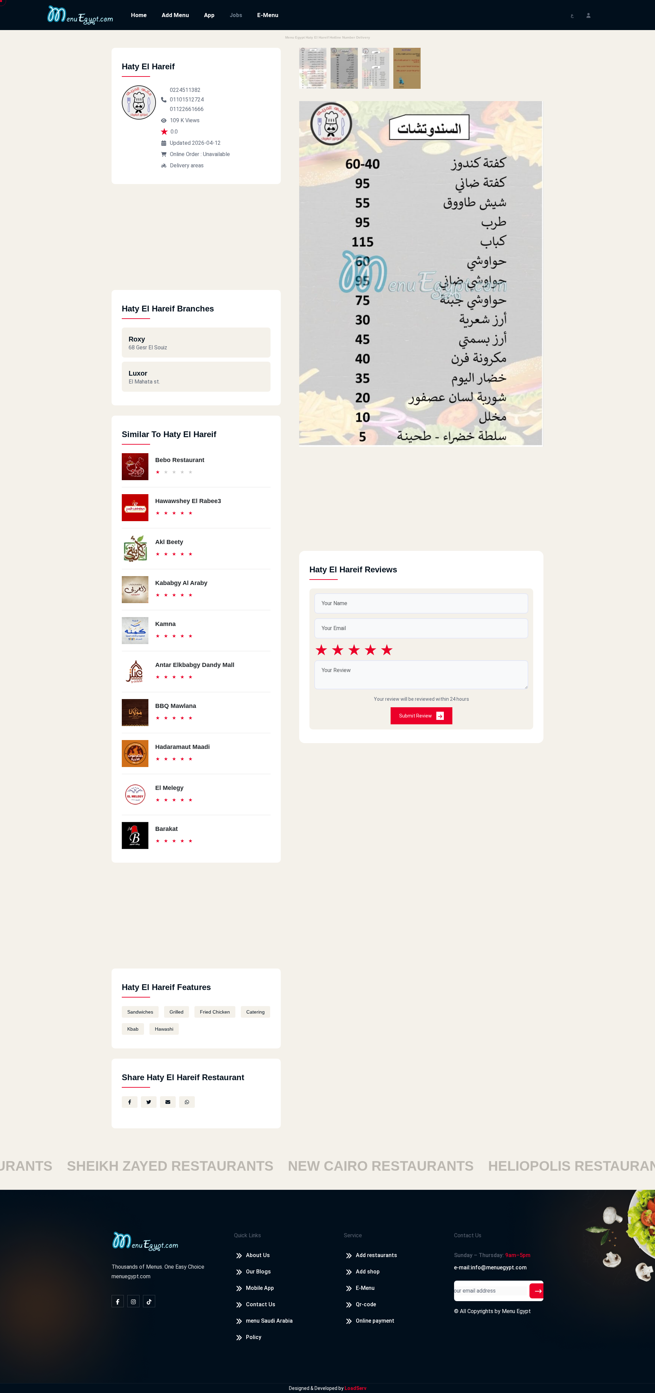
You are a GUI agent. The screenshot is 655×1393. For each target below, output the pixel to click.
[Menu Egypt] (80, 14)
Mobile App (260, 1288)
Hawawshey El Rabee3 (188, 501)
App (209, 15)
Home (139, 15)
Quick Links (247, 1235)
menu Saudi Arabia (269, 1321)
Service (353, 1235)
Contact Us (260, 1304)
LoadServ (355, 1388)
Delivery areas (187, 165)
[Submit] (538, 1290)
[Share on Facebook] (129, 1102)
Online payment (375, 1321)
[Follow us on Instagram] (133, 1301)
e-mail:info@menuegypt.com (490, 1267)
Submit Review (416, 716)
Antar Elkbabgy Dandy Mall (194, 664)
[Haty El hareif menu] (312, 68)
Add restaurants (376, 1255)
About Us (258, 1255)
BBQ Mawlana (175, 705)
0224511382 (185, 90)
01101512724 (187, 99)
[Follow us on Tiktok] (149, 1301)
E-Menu (267, 15)
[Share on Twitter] (149, 1102)
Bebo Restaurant (179, 460)
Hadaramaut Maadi (182, 746)
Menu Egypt (516, 1311)
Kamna (165, 624)
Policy (253, 1337)
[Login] (588, 15)
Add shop (368, 1271)
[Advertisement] (196, 242)
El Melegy (169, 787)
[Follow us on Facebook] (118, 1301)
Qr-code (366, 1304)
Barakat (166, 828)
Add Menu (175, 15)
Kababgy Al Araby (181, 583)
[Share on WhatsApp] (187, 1102)
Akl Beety (169, 542)
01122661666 (187, 109)
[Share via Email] (168, 1102)
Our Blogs (258, 1271)
